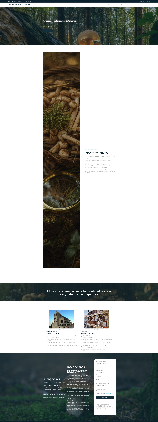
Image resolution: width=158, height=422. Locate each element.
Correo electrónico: (100, 366)
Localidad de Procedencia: (102, 383)
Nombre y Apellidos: (101, 361)
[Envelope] (147, 1)
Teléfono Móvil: (100, 370)
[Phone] (149, 1)
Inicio (108, 4)
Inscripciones (121, 4)
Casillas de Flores (101, 389)
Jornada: (98, 388)
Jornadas (114, 4)
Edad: (97, 379)
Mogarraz (99, 391)
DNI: (97, 374)
